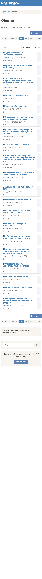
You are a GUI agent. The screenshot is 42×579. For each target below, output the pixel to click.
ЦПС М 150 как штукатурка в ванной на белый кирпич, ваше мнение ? (17, 132)
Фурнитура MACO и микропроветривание (13, 54)
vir (3, 98)
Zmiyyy (5, 192)
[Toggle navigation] (37, 3)
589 (12, 38)
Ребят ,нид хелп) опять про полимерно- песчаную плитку (17, 237)
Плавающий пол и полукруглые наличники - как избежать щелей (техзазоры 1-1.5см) (18, 81)
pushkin (5, 71)
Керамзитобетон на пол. (16, 106)
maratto (6, 241)
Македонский (8, 256)
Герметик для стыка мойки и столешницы (17, 66)
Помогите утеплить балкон (17, 200)
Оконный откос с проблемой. (18, 287)
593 (30, 38)
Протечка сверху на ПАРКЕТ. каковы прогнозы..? (17, 211)
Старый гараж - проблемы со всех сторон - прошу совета (18, 118)
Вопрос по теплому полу (16, 95)
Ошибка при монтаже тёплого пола (18, 188)
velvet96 (6, 305)
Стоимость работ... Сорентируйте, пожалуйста (16, 265)
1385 (39, 38)
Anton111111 (7, 58)
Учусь (5, 109)
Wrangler (6, 164)
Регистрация (21, 362)
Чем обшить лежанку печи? (17, 277)
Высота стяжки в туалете (16, 144)
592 (26, 38)
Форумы (6, 12)
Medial (5, 215)
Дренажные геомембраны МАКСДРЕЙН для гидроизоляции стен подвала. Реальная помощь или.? (19, 158)
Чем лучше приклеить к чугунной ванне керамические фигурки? (17, 300)
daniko (5, 87)
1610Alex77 (7, 122)
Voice (5, 148)
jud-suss (6, 137)
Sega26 (5, 203)
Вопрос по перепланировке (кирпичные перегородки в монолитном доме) (17, 251)
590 (17, 38)
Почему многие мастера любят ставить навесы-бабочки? (19, 173)
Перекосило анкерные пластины (14, 224)
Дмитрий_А (7, 269)
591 (21, 38)
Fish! (4, 280)
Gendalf (5, 228)
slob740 (5, 290)
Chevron (6, 177)
